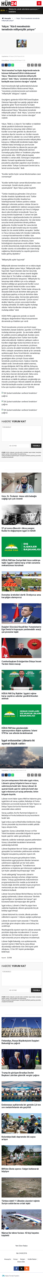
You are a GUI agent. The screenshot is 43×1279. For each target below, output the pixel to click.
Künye (15, 1259)
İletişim (22, 1259)
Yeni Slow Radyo (21, 1246)
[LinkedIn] (9, 65)
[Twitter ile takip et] (21, 1268)
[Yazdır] (28, 65)
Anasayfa (7, 18)
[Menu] (39, 3)
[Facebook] (3, 65)
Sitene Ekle (21, 1262)
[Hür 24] (9, 3)
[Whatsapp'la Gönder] (12, 65)
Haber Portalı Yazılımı (12, 1276)
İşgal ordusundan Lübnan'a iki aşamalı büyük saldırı (24, 10)
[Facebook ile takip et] (16, 1268)
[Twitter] (6, 65)
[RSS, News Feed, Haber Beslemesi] (26, 1268)
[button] (32, 65)
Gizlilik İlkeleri (32, 1259)
